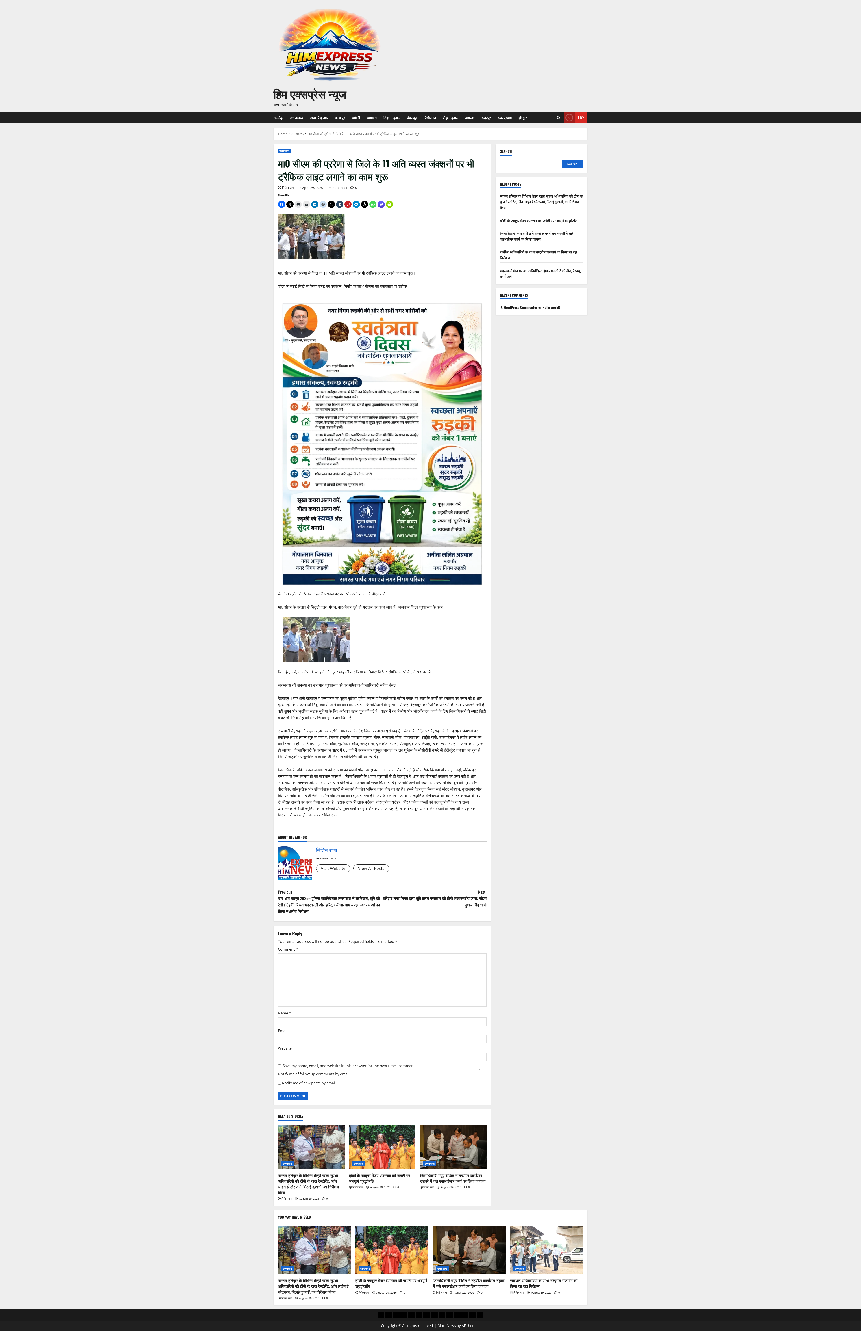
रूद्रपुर (486, 117)
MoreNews (447, 1325)
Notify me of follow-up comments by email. (314, 1074)
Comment (288, 949)
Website (285, 1048)
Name (284, 1013)
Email (284, 1030)
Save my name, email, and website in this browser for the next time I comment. (349, 1065)
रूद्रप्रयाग (505, 117)
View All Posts (371, 868)
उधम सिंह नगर (319, 117)
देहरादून (412, 117)
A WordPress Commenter (519, 307)
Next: (435, 898)
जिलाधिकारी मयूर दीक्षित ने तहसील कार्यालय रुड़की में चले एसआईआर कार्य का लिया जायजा (452, 1178)
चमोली (356, 117)
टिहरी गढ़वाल (391, 117)
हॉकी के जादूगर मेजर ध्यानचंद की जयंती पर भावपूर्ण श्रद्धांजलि (379, 1178)
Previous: (329, 901)
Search (506, 151)
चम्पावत (372, 117)
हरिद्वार (522, 117)
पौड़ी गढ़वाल (451, 117)
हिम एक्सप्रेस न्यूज (310, 93)
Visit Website (333, 868)
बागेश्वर (470, 117)
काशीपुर (340, 117)
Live (581, 117)
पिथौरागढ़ (430, 117)
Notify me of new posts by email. (309, 1083)
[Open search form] (558, 117)
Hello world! (551, 307)
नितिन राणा (288, 188)
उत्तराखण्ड (296, 117)
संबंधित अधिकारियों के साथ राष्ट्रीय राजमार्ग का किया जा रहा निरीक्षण (543, 1283)
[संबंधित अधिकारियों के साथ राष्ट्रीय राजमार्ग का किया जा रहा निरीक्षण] (546, 1250)
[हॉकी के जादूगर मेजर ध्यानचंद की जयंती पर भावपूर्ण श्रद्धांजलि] (382, 1147)
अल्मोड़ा (278, 117)
